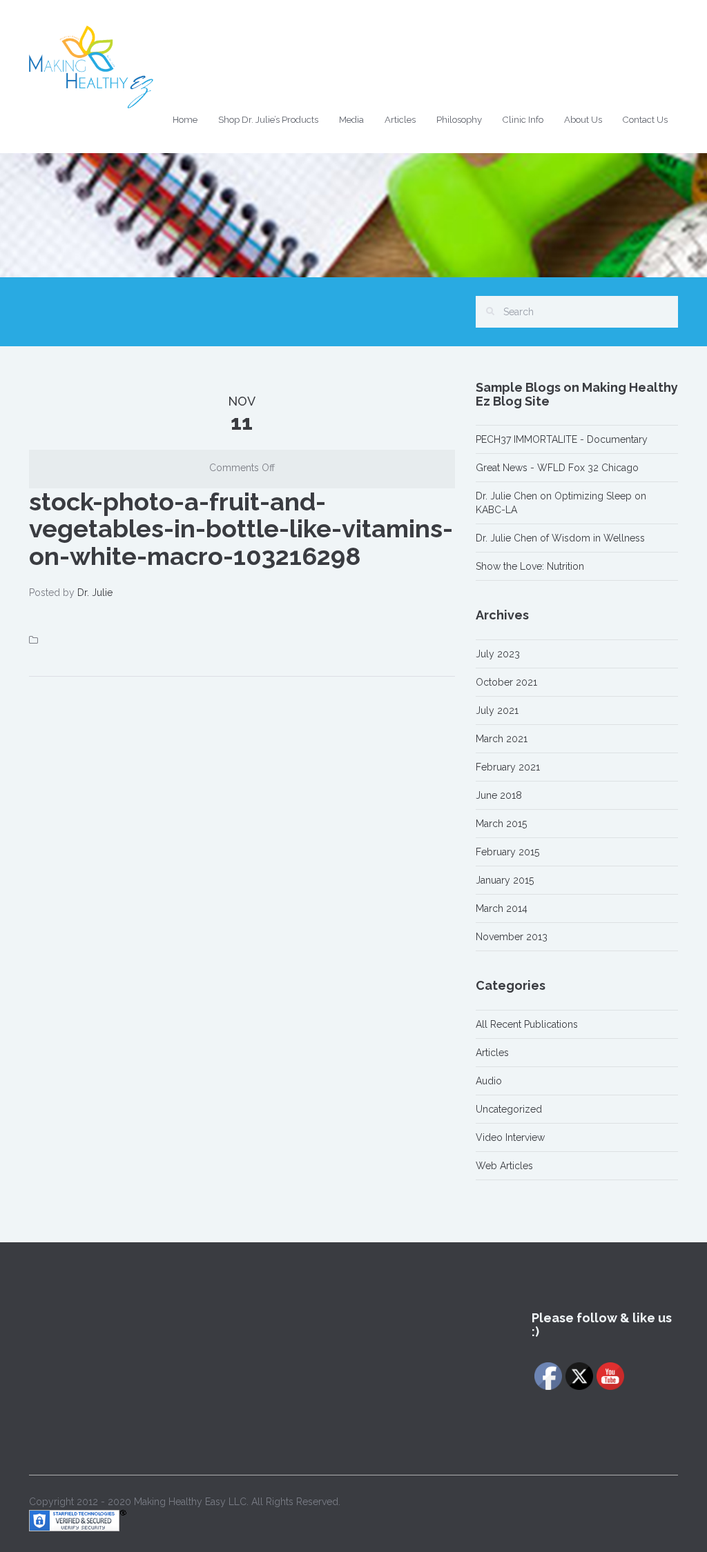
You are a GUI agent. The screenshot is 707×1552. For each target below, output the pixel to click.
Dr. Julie (95, 592)
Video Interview (510, 1137)
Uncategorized (509, 1109)
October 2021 (506, 682)
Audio (489, 1080)
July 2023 (498, 653)
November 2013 (512, 936)
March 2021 (501, 738)
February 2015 (507, 851)
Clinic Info (523, 120)
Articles (400, 120)
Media (351, 120)
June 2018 (499, 795)
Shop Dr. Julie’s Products (268, 120)
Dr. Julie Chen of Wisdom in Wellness (560, 538)
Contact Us (645, 120)
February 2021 (508, 767)
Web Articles (504, 1165)
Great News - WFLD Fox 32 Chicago (557, 467)
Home (185, 120)
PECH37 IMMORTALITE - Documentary (562, 439)
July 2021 (497, 710)
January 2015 (505, 880)
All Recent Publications (527, 1024)
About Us (583, 120)
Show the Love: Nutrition (530, 566)
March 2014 (501, 908)
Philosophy (459, 120)
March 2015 (501, 823)
